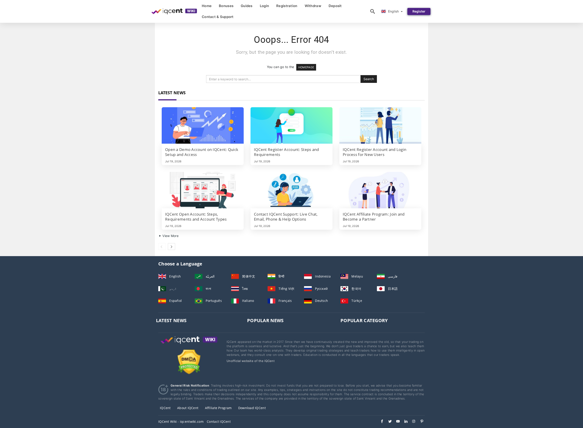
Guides (247, 6)
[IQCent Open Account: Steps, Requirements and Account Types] (203, 190)
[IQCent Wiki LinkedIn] (404, 422)
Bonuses (226, 6)
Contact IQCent (219, 421)
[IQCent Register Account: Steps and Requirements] (291, 125)
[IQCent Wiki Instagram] (412, 422)
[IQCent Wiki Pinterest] (420, 422)
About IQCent (187, 408)
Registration (286, 6)
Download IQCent (252, 408)
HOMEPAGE (306, 67)
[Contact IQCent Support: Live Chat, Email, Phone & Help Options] (291, 190)
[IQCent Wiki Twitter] (388, 422)
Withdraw (313, 6)
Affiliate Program (218, 408)
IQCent (165, 408)
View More (170, 236)
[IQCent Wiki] (189, 344)
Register (418, 11)
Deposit (335, 6)
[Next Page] (171, 246)
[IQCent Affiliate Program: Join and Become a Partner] (380, 190)
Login (264, 6)
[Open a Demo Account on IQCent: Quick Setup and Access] (203, 125)
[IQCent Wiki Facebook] (380, 422)
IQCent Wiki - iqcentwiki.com (181, 421)
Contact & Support (218, 17)
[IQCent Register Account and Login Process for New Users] (380, 125)
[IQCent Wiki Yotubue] (396, 422)
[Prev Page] (162, 246)
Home (207, 6)
